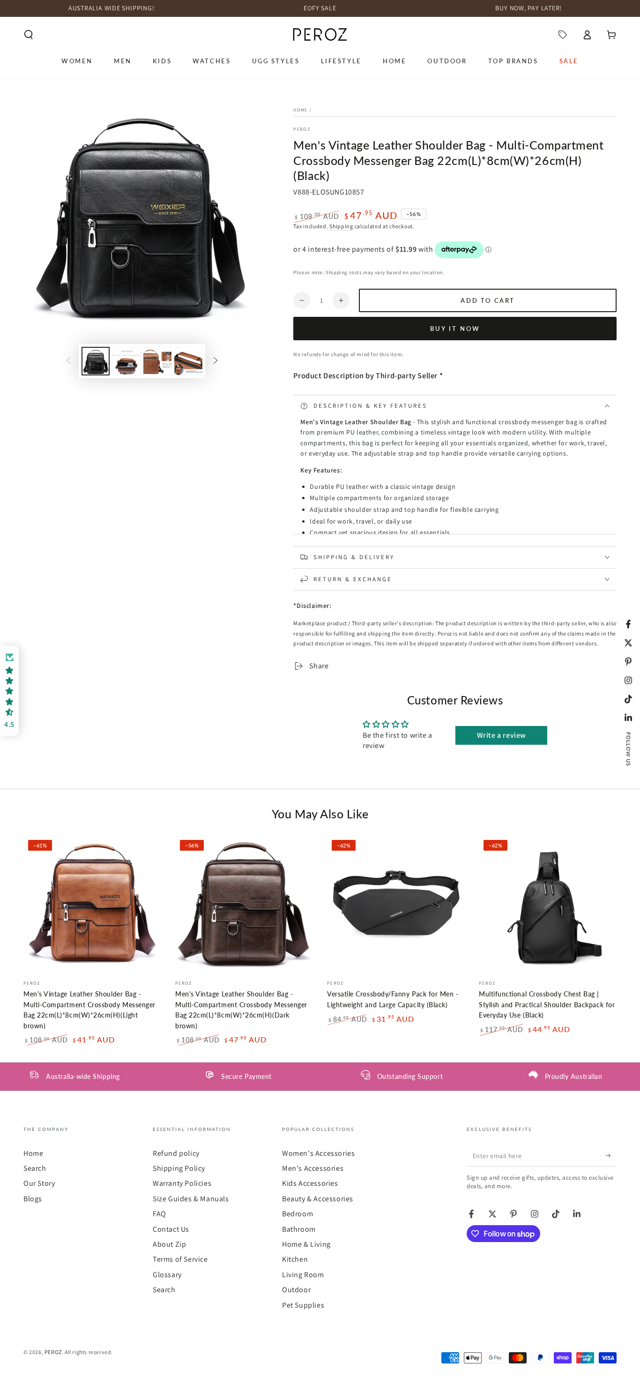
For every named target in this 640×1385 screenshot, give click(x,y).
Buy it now (455, 328)
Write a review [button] (501, 735)
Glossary (167, 1275)
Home (300, 110)
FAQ (159, 1214)
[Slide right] (215, 361)
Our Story (39, 1183)
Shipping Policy (179, 1168)
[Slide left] (68, 361)
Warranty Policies (182, 1183)
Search (34, 1168)
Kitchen (295, 1259)
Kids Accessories (310, 1183)
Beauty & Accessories (317, 1199)
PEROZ (301, 129)
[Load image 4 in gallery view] (188, 361)
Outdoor (296, 1290)
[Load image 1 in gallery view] (96, 361)
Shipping (341, 226)
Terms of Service (180, 1259)
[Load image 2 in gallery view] (126, 361)
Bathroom (299, 1229)
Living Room (303, 1275)
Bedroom (297, 1214)
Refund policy (176, 1153)
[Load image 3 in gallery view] (157, 361)
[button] (28, 34)
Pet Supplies (303, 1305)
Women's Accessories (318, 1153)
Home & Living (306, 1244)
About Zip (169, 1244)
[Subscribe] (611, 1155)
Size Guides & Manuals (191, 1199)
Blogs (32, 1199)
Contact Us (171, 1229)
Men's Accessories (312, 1168)
